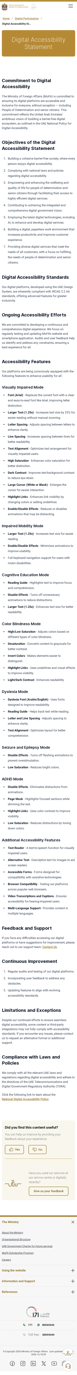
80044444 (48, 1334)
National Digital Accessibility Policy (25, 1099)
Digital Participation (27, 18)
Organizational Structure (16, 1239)
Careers (6, 1259)
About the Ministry (12, 1232)
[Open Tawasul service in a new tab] (38, 1312)
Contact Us (49, 947)
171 (30, 1324)
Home (6, 18)
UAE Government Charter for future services (27, 1246)
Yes (17, 1149)
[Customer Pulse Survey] (68, 1353)
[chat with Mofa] (68, 1366)
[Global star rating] (34, 7)
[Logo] (15, 6)
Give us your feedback (49, 1191)
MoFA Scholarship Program (18, 1252)
